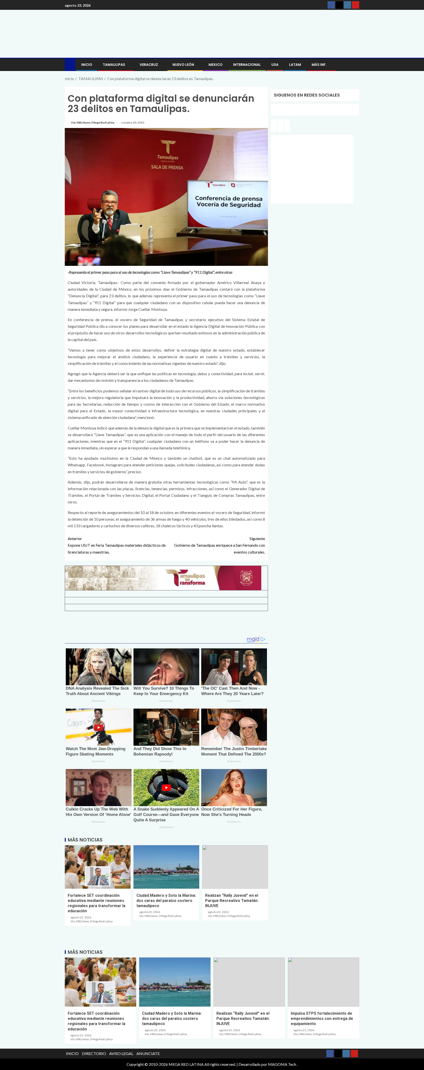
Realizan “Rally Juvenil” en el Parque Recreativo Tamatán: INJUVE (231, 900)
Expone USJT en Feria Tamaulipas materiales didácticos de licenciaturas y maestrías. (117, 545)
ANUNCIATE (148, 1053)
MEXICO (216, 64)
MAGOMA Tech (282, 1064)
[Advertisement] (166, 625)
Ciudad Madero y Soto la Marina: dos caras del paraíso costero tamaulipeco (166, 900)
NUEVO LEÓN (183, 64)
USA (274, 64)
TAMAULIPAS (114, 64)
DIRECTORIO (94, 1053)
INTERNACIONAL (247, 64)
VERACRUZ (149, 64)
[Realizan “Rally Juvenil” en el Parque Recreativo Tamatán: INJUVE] (235, 867)
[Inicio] (70, 64)
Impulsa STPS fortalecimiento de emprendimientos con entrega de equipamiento (322, 1018)
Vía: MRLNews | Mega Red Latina (93, 122)
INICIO (86, 64)
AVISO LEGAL (121, 1053)
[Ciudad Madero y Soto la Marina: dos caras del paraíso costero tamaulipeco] (166, 867)
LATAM (295, 64)
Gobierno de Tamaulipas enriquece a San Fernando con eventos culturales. (219, 545)
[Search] (355, 65)
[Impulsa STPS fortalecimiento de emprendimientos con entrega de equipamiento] (323, 982)
